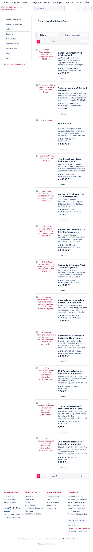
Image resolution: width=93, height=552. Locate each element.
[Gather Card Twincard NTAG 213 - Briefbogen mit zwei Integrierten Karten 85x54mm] (46, 241)
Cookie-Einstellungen (55, 496)
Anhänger (10, 29)
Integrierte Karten (13, 19)
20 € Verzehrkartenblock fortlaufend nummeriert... (71, 443)
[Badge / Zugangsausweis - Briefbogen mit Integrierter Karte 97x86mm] (46, 64)
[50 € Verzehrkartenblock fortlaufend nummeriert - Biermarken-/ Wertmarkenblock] (46, 382)
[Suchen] (62, 8)
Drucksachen (11, 48)
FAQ (7, 58)
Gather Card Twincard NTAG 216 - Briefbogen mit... (71, 266)
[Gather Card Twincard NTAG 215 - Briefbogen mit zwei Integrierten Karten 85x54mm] (46, 206)
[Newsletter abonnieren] (87, 520)
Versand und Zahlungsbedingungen (34, 506)
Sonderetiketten (12, 43)
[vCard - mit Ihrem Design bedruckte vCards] (46, 170)
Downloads (29, 496)
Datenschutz (51, 505)
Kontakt (28, 502)
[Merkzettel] (77, 8)
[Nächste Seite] (42, 41)
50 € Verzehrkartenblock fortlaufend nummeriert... (71, 372)
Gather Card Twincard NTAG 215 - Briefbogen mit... (71, 195)
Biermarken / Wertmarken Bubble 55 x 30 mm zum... (71, 301)
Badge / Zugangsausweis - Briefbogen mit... (70, 54)
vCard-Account (65, 123)
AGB (48, 499)
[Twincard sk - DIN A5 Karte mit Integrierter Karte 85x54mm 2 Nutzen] (46, 99)
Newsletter (29, 499)
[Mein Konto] (83, 8)
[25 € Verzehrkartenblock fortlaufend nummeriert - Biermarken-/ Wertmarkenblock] (46, 418)
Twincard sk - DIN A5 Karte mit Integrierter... (73, 89)
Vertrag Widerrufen (33, 514)
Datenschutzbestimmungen (79, 528)
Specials (9, 34)
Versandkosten (52, 539)
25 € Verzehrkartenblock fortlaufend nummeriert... (71, 407)
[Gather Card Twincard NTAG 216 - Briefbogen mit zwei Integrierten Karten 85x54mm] (46, 276)
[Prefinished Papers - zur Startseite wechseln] (14, 9)
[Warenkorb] (89, 8)
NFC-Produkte (11, 39)
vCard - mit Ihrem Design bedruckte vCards (70, 160)
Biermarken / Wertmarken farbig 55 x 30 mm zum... (71, 336)
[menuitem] (5, 2)
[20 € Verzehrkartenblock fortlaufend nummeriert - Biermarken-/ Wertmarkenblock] (46, 453)
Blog (8, 53)
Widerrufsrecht (52, 502)
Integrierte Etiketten (14, 24)
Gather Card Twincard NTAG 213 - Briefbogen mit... (71, 230)
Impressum (51, 508)
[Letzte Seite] (47, 41)
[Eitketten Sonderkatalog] (17, 64)
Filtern (43, 35)
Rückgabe (29, 511)
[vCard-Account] (46, 135)
